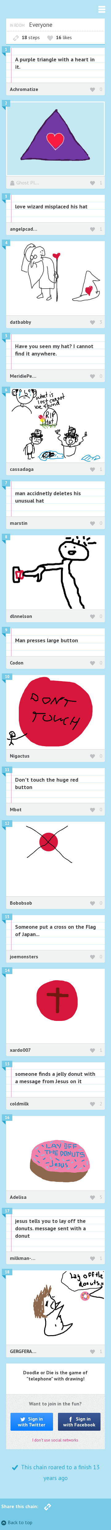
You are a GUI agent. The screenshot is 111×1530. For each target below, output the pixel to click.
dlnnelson (21, 616)
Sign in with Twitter (31, 1422)
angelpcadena (25, 229)
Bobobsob (21, 903)
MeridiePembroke (29, 376)
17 (7, 1211)
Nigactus (20, 756)
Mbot (16, 809)
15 (7, 1064)
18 (7, 1272)
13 (7, 916)
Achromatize (24, 89)
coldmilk (19, 1103)
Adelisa (18, 1197)
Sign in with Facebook (79, 1422)
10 (7, 676)
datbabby (20, 322)
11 (7, 769)
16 (7, 1117)
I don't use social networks (55, 1440)
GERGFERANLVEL (28, 1351)
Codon (16, 663)
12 (7, 823)
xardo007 (20, 1050)
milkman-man (25, 1258)
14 (7, 970)
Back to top (20, 1522)
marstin (18, 523)
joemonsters (24, 956)
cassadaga (22, 469)
